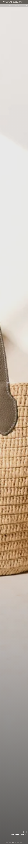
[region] (14, 424)
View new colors (18, 838)
